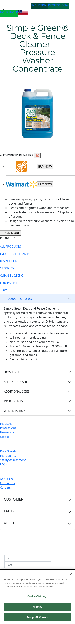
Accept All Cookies (37, 617)
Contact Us (7, 483)
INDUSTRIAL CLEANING (16, 254)
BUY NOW (45, 167)
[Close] (71, 574)
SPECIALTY (7, 268)
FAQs (3, 464)
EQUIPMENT (8, 283)
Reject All (37, 606)
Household (7, 432)
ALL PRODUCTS (10, 247)
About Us (6, 479)
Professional (8, 428)
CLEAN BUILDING (11, 276)
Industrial (6, 424)
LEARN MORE (10, 233)
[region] (37, 596)
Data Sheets (8, 451)
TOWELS (5, 290)
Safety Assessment (13, 460)
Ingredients (8, 456)
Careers (5, 488)
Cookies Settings (37, 596)
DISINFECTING (10, 261)
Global (4, 437)
